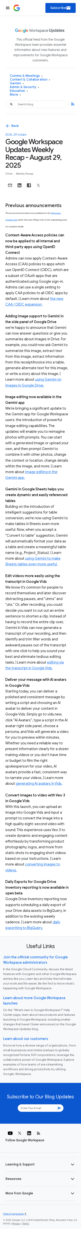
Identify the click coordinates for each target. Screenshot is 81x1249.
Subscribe (60, 8)
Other (9, 173)
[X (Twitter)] (19, 1133)
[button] (40, 1164)
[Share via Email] (10, 185)
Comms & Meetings (26, 76)
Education (19, 91)
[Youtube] (10, 1133)
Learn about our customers (25, 1039)
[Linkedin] (29, 1133)
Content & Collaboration (30, 80)
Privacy (16, 1223)
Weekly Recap (24, 173)
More (15, 95)
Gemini (17, 83)
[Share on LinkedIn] (19, 185)
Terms (25, 1223)
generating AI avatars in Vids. (39, 783)
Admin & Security (24, 87)
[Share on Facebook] (29, 185)
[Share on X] (38, 185)
